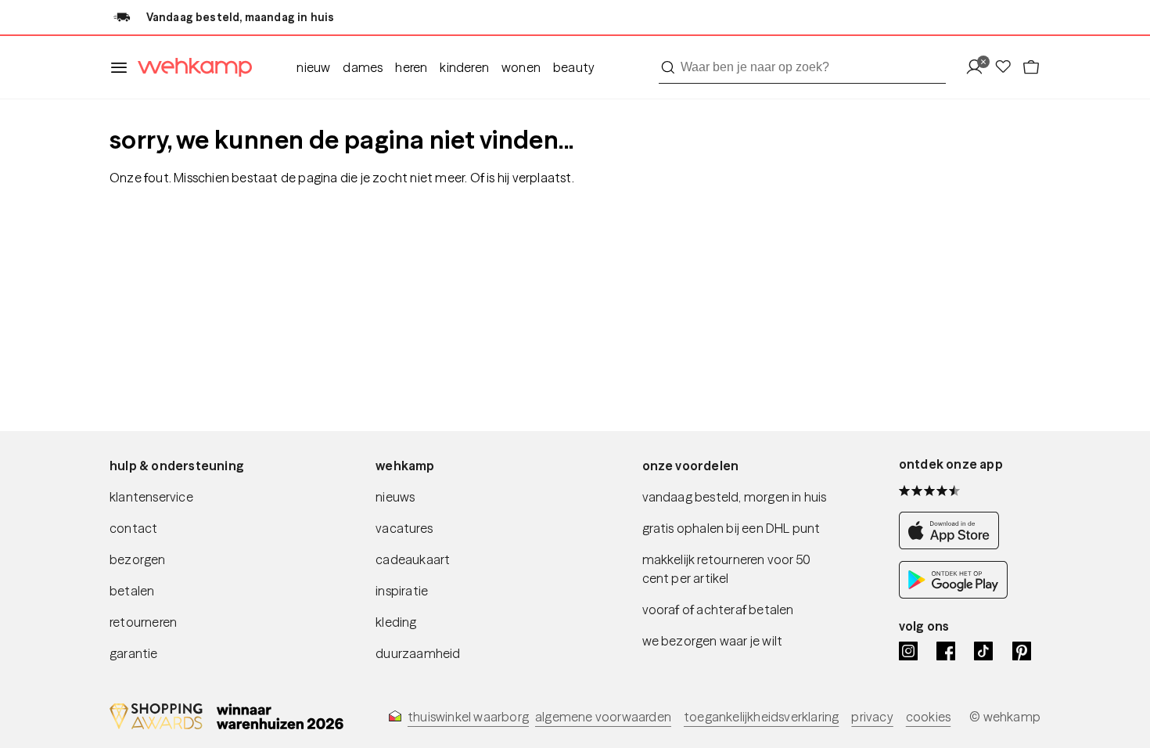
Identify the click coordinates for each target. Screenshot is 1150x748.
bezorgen (138, 559)
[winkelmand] (1031, 68)
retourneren (143, 622)
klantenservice (151, 497)
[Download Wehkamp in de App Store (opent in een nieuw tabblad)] (953, 545)
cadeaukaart (413, 559)
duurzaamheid (418, 653)
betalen (132, 591)
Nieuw (313, 67)
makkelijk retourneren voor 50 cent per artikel (726, 569)
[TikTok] (983, 651)
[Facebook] (945, 651)
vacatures (404, 528)
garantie (134, 653)
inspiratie (402, 591)
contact (133, 528)
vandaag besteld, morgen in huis (734, 497)
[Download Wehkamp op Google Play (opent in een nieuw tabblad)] (953, 594)
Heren (411, 67)
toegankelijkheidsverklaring (761, 717)
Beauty (574, 67)
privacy (872, 717)
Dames (363, 67)
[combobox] (802, 67)
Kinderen (464, 67)
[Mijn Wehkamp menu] (979, 68)
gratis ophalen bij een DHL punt (731, 528)
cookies (928, 717)
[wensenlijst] (1008, 68)
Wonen (521, 67)
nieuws (395, 497)
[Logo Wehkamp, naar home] (190, 67)
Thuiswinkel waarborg (468, 717)
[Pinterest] (1021, 651)
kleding (396, 622)
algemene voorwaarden (603, 717)
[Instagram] (908, 651)
